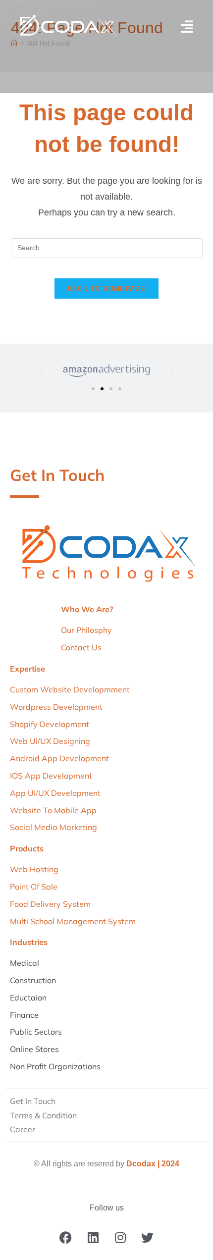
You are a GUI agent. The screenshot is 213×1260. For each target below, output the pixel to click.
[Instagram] (120, 1237)
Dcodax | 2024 (152, 1163)
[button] (41, 371)
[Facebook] (65, 1237)
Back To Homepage (106, 288)
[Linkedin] (93, 1237)
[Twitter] (147, 1237)
